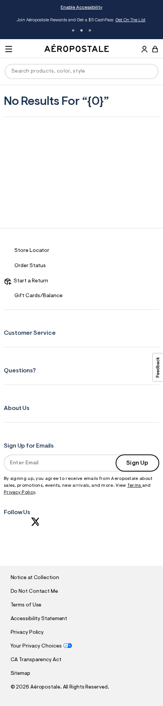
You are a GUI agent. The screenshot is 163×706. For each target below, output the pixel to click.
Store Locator (31, 250)
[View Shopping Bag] (155, 49)
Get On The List (124, 20)
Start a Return (29, 281)
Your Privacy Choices (36, 646)
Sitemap (20, 673)
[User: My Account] (144, 50)
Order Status (30, 266)
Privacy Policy (19, 492)
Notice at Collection (35, 578)
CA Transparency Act (36, 660)
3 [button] (90, 30)
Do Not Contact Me (34, 591)
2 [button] (81, 30)
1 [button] (73, 30)
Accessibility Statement (39, 619)
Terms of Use (26, 605)
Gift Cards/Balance (38, 296)
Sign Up (137, 463)
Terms (134, 485)
